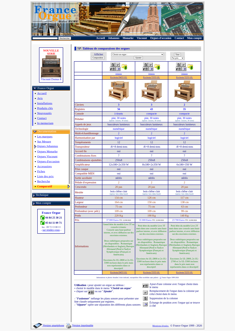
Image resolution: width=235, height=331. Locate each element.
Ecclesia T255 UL (184, 77)
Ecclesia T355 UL (151, 77)
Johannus (118, 74)
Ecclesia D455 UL (118, 77)
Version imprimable (82, 325)
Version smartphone (53, 325)
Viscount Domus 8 (51, 79)
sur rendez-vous (51, 230)
